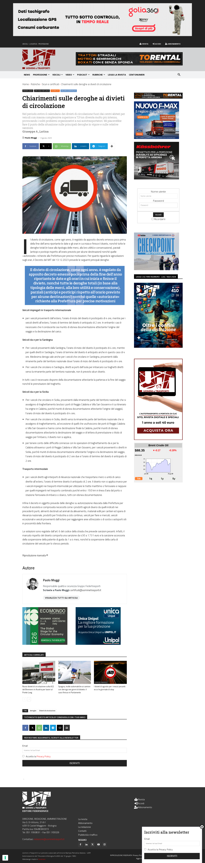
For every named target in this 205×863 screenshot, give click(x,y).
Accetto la (38, 756)
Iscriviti (74, 763)
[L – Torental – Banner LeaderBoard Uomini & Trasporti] (129, 64)
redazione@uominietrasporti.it (49, 839)
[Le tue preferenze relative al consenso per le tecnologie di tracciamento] (5, 858)
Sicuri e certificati (50, 84)
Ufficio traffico (29, 682)
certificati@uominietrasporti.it (85, 590)
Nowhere (41, 859)
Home (25, 84)
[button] (179, 74)
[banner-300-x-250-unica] (98, 644)
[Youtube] (98, 844)
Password (158, 200)
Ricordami (159, 219)
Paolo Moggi (31, 137)
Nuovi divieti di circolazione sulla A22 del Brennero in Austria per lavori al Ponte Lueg (38, 689)
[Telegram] (53, 728)
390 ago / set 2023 (42, 91)
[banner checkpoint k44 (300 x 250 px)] (156, 269)
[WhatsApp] (39, 728)
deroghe (33, 710)
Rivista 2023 (27, 91)
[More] (112, 146)
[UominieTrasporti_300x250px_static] (156, 178)
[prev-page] (24, 699)
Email (25, 745)
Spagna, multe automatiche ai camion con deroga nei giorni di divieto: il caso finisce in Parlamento (74, 689)
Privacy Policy (44, 756)
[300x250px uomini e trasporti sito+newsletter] (156, 138)
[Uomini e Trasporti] (49, 59)
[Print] (67, 728)
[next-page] (29, 699)
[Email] (60, 728)
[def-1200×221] (102, 35)
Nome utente (158, 191)
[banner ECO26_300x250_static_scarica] (44, 644)
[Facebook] (25, 728)
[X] (32, 728)
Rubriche (35, 84)
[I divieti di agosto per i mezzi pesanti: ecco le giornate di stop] (110, 672)
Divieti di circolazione (47, 710)
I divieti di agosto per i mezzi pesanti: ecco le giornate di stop (110, 688)
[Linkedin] (46, 728)
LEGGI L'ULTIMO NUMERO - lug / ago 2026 (156, 276)
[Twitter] (92, 844)
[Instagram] (104, 844)
